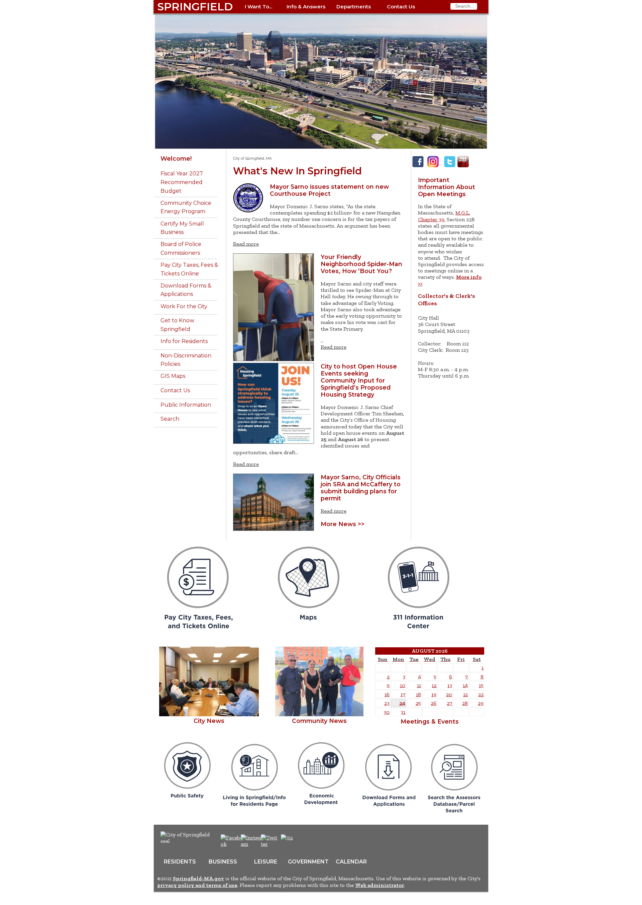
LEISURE (265, 861)
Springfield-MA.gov (198, 878)
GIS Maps (172, 376)
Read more (246, 244)
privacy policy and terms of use (197, 885)
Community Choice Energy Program (185, 207)
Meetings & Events (430, 721)
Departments (353, 6)
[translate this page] (307, 841)
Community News (319, 720)
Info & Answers (306, 6)
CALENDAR (351, 861)
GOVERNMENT (308, 861)
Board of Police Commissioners (180, 248)
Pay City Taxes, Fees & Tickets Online (189, 269)
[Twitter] (449, 166)
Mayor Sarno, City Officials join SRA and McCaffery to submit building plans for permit (361, 488)
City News (209, 720)
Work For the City (183, 306)
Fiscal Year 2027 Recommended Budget (181, 182)
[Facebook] (418, 166)
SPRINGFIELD (195, 6)
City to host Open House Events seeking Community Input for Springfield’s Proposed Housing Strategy (359, 380)
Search (169, 419)
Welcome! (176, 158)
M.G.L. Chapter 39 (444, 216)
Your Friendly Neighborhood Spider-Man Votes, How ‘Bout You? (361, 263)
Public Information (185, 405)
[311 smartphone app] (463, 166)
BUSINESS (223, 861)
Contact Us (401, 6)
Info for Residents (184, 341)
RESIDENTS (180, 861)
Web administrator (379, 885)
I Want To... (258, 6)
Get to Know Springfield (177, 324)
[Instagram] (433, 166)
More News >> (342, 523)
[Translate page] (478, 161)
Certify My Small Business (182, 228)
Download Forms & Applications (185, 290)
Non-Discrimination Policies (185, 359)
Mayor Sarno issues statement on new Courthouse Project (329, 190)
